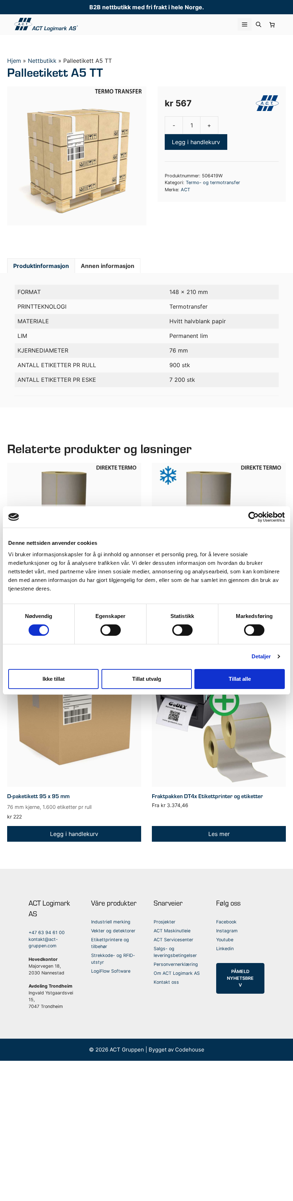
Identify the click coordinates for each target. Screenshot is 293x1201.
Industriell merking (110, 921)
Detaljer (261, 656)
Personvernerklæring (176, 964)
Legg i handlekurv (196, 142)
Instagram (227, 930)
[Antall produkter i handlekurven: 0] (272, 24)
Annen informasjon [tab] (107, 265)
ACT (185, 189)
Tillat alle (240, 679)
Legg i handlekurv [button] (74, 833)
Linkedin (225, 948)
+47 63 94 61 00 (47, 932)
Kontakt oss (166, 982)
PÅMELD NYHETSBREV (240, 978)
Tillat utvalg (146, 679)
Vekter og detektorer (113, 930)
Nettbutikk (42, 60)
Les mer (219, 833)
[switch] (110, 630)
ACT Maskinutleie (172, 930)
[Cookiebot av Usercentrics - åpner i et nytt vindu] (253, 517)
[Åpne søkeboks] (258, 24)
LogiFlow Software (110, 971)
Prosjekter (164, 921)
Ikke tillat (54, 679)
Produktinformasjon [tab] (41, 265)
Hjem (14, 60)
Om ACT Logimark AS (177, 973)
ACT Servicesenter (173, 939)
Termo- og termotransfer (213, 182)
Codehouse (189, 1049)
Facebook (226, 921)
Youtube (224, 939)
